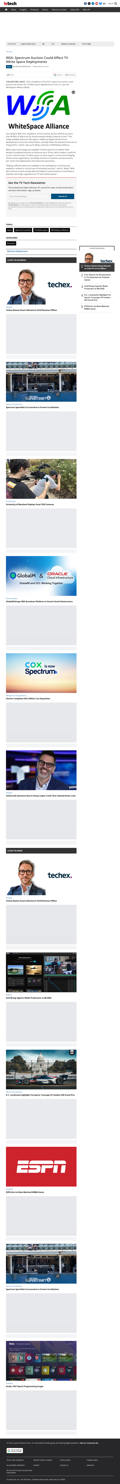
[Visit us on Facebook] (85, 3)
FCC (53, 44)
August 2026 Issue (28, 44)
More (85, 9)
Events (45, 9)
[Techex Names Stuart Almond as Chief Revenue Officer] (96, 261)
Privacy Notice (13, 205)
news (9, 230)
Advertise (90, 1465)
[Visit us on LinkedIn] (93, 3)
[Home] (6, 9)
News (13, 9)
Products (34, 9)
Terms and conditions (15, 1460)
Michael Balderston (23, 66)
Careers (36, 1465)
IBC (43, 44)
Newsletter (71, 75)
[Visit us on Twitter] (89, 3)
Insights (23, 9)
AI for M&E (86, 44)
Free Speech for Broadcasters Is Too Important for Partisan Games (97, 277)
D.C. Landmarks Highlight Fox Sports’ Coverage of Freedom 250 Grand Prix (97, 297)
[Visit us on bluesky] (100, 3)
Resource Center (59, 9)
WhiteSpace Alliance (60, 230)
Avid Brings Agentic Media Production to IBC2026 (96, 287)
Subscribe (74, 9)
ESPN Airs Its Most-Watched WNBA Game (96, 307)
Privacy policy (65, 1460)
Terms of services (36, 203)
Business (9, 51)
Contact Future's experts (42, 1460)
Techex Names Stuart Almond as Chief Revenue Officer (97, 267)
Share (12, 75)
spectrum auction (23, 230)
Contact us (64, 1465)
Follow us (59, 75)
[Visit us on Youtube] (96, 3)
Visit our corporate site (89, 1443)
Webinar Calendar (68, 44)
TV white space (41, 230)
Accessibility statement (16, 1465)
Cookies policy (92, 1460)
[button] (112, 3)
